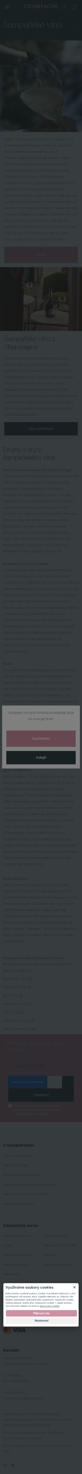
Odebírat (41, 1095)
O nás (7, 1245)
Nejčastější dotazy (16, 1236)
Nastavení (41, 1320)
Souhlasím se (37, 1110)
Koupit (41, 254)
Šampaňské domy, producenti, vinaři (30, 1184)
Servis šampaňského (18, 1204)
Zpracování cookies (49, 1306)
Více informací (41, 428)
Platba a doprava (16, 1265)
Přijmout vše (41, 1313)
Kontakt (50, 1255)
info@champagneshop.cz (23, 1398)
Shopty (47, 1446)
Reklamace (11, 1274)
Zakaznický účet (56, 1236)
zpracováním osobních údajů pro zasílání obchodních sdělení (37, 1109)
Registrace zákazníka (60, 1245)
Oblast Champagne (18, 1155)
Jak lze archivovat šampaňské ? (27, 1194)
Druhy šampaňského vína (22, 1175)
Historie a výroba (15, 1165)
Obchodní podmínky (18, 1255)
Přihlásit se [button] (65, 6)
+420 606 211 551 (14, 1393)
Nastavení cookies (57, 1265)
